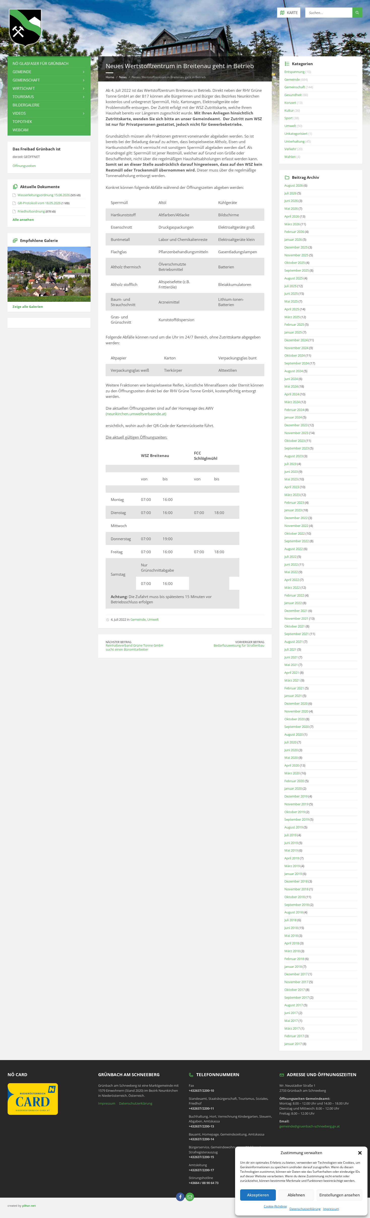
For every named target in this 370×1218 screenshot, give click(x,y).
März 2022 (292, 587)
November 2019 (296, 804)
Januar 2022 (293, 603)
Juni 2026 (291, 200)
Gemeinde (138, 619)
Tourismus (23, 96)
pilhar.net (29, 1205)
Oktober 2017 (294, 989)
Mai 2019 (291, 850)
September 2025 (296, 270)
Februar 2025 (294, 324)
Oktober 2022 (294, 533)
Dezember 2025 (296, 247)
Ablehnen (296, 1194)
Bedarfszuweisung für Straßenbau (239, 645)
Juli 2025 (290, 286)
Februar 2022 (294, 595)
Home (110, 77)
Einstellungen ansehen (339, 1194)
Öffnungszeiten (24, 165)
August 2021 (293, 641)
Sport (288, 118)
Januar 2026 (293, 239)
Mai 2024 (291, 386)
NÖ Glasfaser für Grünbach (40, 63)
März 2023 (292, 494)
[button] (359, 1152)
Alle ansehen (23, 219)
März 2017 (292, 1028)
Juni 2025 (291, 293)
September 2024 (296, 363)
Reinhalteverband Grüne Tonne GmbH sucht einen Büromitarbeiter (134, 647)
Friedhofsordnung (31, 211)
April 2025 (291, 309)
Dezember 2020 (296, 703)
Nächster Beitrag (118, 642)
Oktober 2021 (294, 626)
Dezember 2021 (296, 610)
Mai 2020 (291, 757)
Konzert (290, 102)
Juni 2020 (291, 750)
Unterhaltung (294, 141)
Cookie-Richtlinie (275, 1206)
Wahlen (290, 156)
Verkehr (290, 149)
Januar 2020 (293, 788)
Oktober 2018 (294, 897)
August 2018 (293, 912)
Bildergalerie (26, 104)
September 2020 (296, 726)
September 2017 (296, 997)
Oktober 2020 (294, 719)
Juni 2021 (291, 657)
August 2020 (293, 734)
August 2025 (293, 278)
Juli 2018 (290, 920)
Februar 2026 (294, 231)
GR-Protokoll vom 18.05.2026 (39, 203)
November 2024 (296, 348)
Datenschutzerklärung (305, 1209)
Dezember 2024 (296, 340)
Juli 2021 (290, 649)
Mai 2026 (291, 208)
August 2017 (293, 1005)
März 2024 (292, 402)
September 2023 (296, 448)
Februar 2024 (294, 409)
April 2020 (291, 765)
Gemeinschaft (26, 79)
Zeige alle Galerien (28, 306)
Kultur (289, 110)
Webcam (20, 129)
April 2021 (291, 672)
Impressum (331, 1209)
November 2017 (296, 982)
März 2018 (292, 951)
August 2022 (293, 549)
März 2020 (292, 773)
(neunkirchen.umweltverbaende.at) (136, 413)
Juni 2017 (291, 1013)
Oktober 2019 (294, 812)
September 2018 (296, 904)
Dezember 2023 (296, 425)
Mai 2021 (291, 664)
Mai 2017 (291, 1020)
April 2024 (291, 394)
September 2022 (296, 541)
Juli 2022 (290, 556)
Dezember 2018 (296, 881)
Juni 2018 (291, 928)
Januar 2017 (293, 1043)
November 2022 (296, 525)
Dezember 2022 (296, 518)
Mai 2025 (291, 301)
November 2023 (296, 433)
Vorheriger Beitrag (249, 642)
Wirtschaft (24, 88)
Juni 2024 (291, 378)
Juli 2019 (290, 835)
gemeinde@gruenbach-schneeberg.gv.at (309, 1126)
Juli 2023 (290, 463)
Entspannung (294, 71)
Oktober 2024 (294, 355)
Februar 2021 (294, 688)
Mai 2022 (291, 572)
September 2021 (296, 634)
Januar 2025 (293, 332)
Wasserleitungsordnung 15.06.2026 (44, 195)
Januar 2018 (293, 966)
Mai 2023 (291, 479)
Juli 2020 (290, 742)
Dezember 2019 (296, 796)
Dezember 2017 (296, 974)
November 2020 (296, 711)
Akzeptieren (258, 1194)
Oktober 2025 (294, 262)
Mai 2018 (291, 935)
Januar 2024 (293, 417)
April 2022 (291, 579)
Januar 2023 (293, 510)
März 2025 (292, 317)
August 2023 (293, 456)
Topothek (22, 121)
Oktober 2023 (294, 440)
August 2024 (293, 371)
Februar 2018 (294, 958)
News (123, 77)
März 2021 (292, 680)
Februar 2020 (294, 781)
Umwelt (153, 619)
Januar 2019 (293, 873)
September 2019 (296, 819)
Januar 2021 (293, 695)
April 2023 (291, 487)
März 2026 (292, 224)
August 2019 (293, 827)
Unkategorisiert (296, 133)
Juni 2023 (291, 471)
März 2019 (292, 866)
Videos (19, 113)
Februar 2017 (294, 1036)
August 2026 (293, 185)
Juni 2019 (291, 843)
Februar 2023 (294, 502)
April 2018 (291, 943)
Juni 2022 (291, 564)
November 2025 (296, 255)
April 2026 (291, 216)
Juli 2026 (290, 193)
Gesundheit (293, 95)
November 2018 (296, 889)
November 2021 (296, 618)
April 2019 (291, 858)
